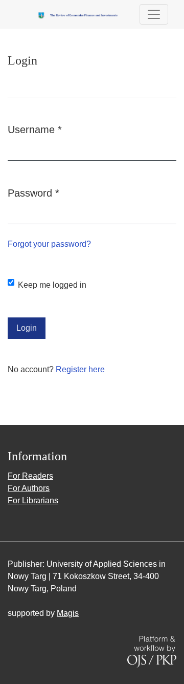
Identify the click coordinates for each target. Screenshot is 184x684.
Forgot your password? (49, 244)
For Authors (29, 488)
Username (35, 129)
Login (26, 328)
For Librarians (33, 500)
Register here (80, 369)
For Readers (30, 476)
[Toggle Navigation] (154, 14)
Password (33, 193)
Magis (68, 613)
